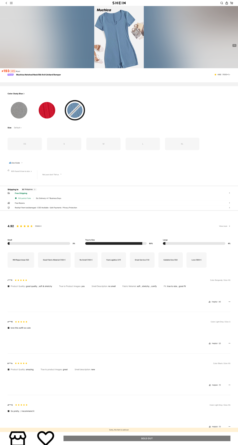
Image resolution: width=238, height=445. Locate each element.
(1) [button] (220, 385)
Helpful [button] (214, 302)
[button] (6, 3)
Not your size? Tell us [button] (50, 175)
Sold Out (147, 438)
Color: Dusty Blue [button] (15, 93)
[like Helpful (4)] (210, 302)
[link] (221, 3)
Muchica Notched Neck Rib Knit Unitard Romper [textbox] (38, 74)
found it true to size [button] (20, 171)
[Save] (46, 438)
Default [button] (17, 128)
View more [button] (223, 226)
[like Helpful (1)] (210, 385)
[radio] (19, 109)
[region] (119, 231)
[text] (119, 286)
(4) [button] (220, 302)
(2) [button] (220, 343)
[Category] (11, 3)
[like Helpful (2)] (210, 343)
